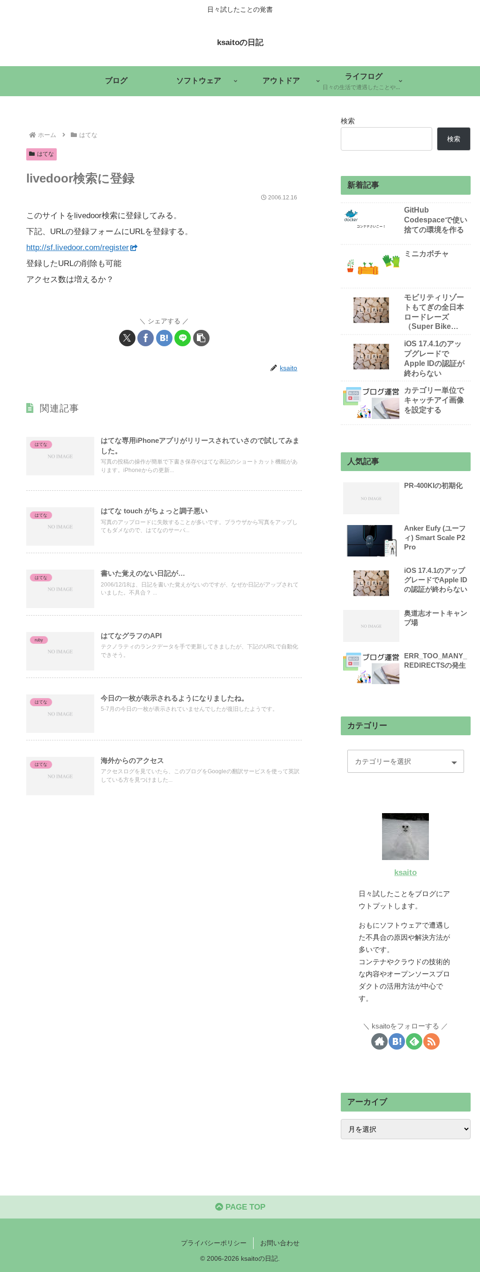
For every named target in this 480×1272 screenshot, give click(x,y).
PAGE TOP (244, 1207)
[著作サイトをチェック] (379, 1041)
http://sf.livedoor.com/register (77, 247)
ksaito (405, 872)
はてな (45, 154)
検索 (348, 121)
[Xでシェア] (127, 338)
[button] (201, 338)
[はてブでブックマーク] (164, 338)
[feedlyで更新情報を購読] (414, 1041)
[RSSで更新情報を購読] (431, 1041)
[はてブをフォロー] (397, 1041)
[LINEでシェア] (182, 338)
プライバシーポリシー (214, 1243)
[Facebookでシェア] (145, 338)
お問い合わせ (280, 1243)
